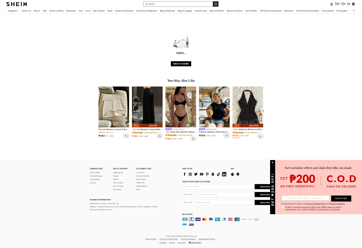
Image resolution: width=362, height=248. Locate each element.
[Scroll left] (350, 10)
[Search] (215, 4)
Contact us (140, 173)
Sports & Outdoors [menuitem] (234, 11)
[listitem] (113, 114)
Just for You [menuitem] (26, 11)
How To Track (118, 186)
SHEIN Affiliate (141, 186)
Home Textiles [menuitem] (251, 11)
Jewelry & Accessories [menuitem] (124, 11)
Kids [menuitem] (80, 11)
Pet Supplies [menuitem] (342, 11)
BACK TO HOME (181, 63)
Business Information (100, 200)
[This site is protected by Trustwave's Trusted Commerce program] (184, 225)
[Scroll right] (354, 10)
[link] (337, 4)
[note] (147, 125)
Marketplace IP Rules (207, 239)
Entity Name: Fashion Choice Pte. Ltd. (104, 204)
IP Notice (163, 243)
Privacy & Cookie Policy (169, 239)
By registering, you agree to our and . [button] (313, 204)
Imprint (172, 243)
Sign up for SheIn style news (196, 182)
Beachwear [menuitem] (71, 11)
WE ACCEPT (187, 214)
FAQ (137, 190)
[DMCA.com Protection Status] (191, 225)
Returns (116, 176)
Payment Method (142, 176)
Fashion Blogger (96, 176)
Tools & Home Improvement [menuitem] (307, 11)
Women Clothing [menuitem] (56, 11)
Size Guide (117, 190)
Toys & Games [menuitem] (328, 11)
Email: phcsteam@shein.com (101, 210)
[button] (348, 4)
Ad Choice (182, 243)
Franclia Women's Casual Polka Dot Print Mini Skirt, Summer (113, 129)
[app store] (232, 175)
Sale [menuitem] (45, 11)
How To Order (118, 183)
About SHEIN (95, 173)
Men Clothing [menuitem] (98, 11)
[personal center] (331, 4)
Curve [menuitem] (87, 11)
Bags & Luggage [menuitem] (185, 11)
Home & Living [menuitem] (201, 11)
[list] (205, 174)
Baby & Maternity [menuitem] (167, 11)
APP (232, 169)
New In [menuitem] (37, 11)
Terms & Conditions (188, 239)
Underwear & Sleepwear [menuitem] (146, 11)
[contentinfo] (228, 219)
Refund (116, 179)
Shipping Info (118, 173)
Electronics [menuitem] (288, 11)
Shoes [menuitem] (109, 11)
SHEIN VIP (140, 183)
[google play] (238, 175)
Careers (93, 183)
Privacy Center (151, 239)
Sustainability (95, 179)
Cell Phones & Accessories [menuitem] (270, 11)
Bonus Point (141, 179)
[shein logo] (16, 4)
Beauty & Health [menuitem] (217, 11)
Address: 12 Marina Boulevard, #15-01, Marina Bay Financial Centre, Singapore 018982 (124, 207)
